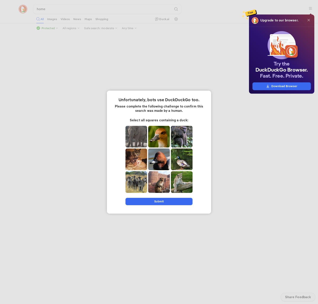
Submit (159, 201)
